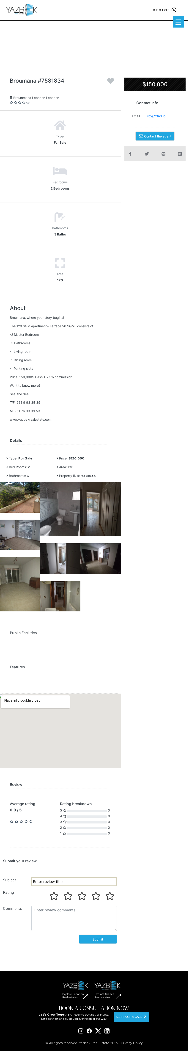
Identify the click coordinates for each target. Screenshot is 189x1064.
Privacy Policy (131, 1043)
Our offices (161, 10)
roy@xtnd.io (156, 116)
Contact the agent (157, 136)
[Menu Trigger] (178, 22)
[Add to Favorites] (110, 82)
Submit (98, 939)
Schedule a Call (129, 1017)
